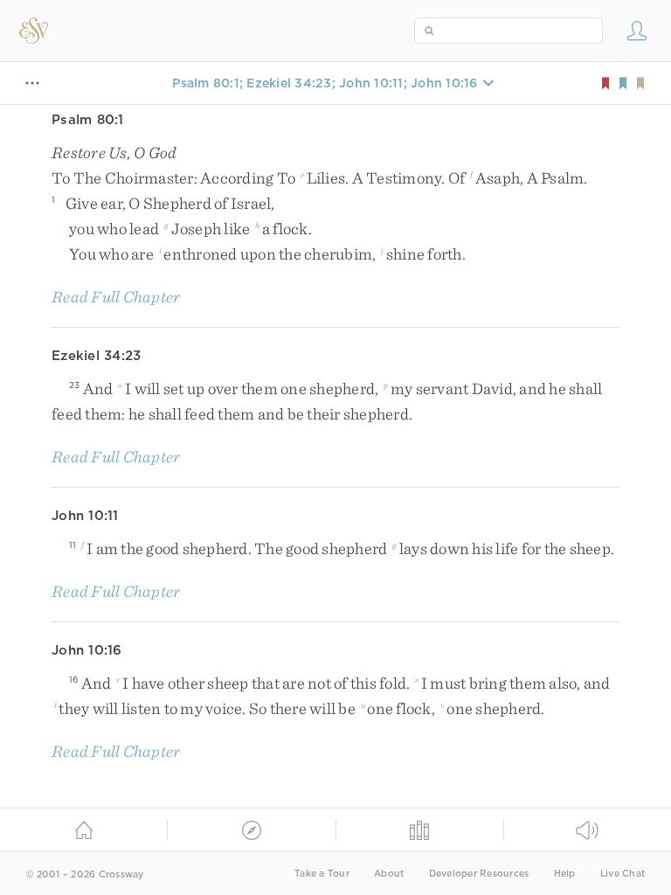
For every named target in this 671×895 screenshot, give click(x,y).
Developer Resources (479, 873)
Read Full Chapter (116, 297)
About (389, 873)
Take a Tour (321, 873)
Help (565, 873)
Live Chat (622, 873)
